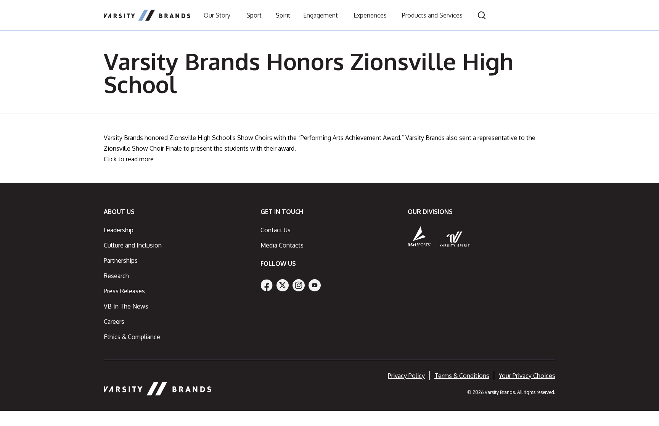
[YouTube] (315, 285)
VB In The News (126, 306)
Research (116, 276)
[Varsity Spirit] (455, 239)
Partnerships (121, 260)
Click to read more (129, 159)
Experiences (370, 15)
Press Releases (124, 291)
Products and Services (432, 15)
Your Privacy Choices (527, 375)
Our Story (217, 15)
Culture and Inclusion (133, 245)
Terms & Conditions (461, 375)
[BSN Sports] (419, 236)
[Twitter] (283, 285)
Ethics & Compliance (132, 337)
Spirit (283, 15)
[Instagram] (299, 285)
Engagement (320, 15)
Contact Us (275, 230)
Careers (114, 321)
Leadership (118, 230)
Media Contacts (282, 245)
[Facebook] (267, 285)
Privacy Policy (406, 375)
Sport (254, 15)
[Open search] (481, 15)
